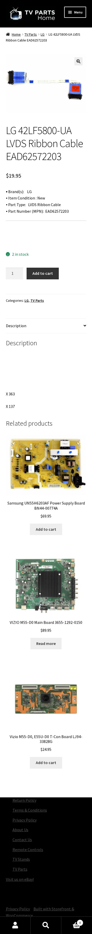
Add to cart (42, 273)
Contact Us (22, 839)
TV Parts (31, 34)
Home (16, 34)
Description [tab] (16, 325)
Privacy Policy (25, 820)
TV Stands (21, 859)
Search (46, 925)
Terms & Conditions (30, 810)
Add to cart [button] (46, 529)
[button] (78, 61)
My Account (15, 925)
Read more (46, 643)
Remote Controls (28, 849)
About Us (20, 829)
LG (42, 34)
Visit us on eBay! (20, 879)
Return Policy (24, 800)
